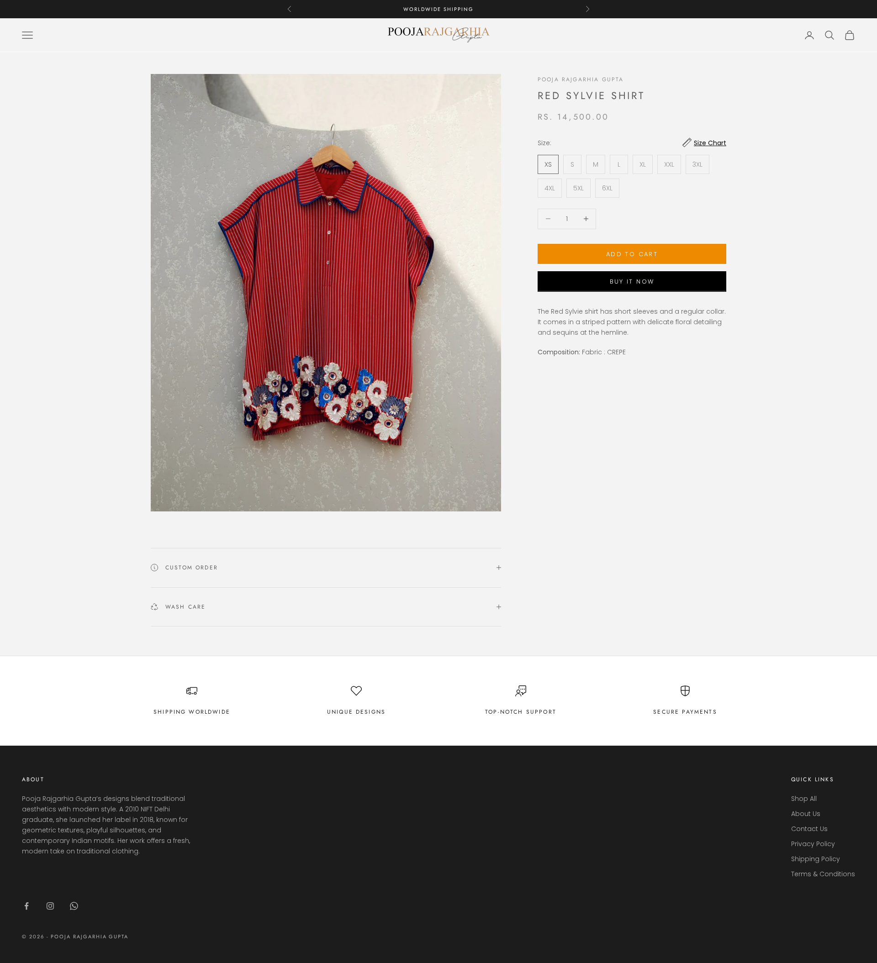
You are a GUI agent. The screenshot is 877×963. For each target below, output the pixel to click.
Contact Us (809, 828)
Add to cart (632, 253)
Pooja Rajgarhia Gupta (580, 79)
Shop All (804, 798)
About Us (805, 813)
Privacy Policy (813, 843)
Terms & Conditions (823, 874)
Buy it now (632, 281)
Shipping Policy (815, 858)
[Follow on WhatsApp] (74, 905)
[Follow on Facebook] (26, 905)
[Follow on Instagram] (50, 905)
